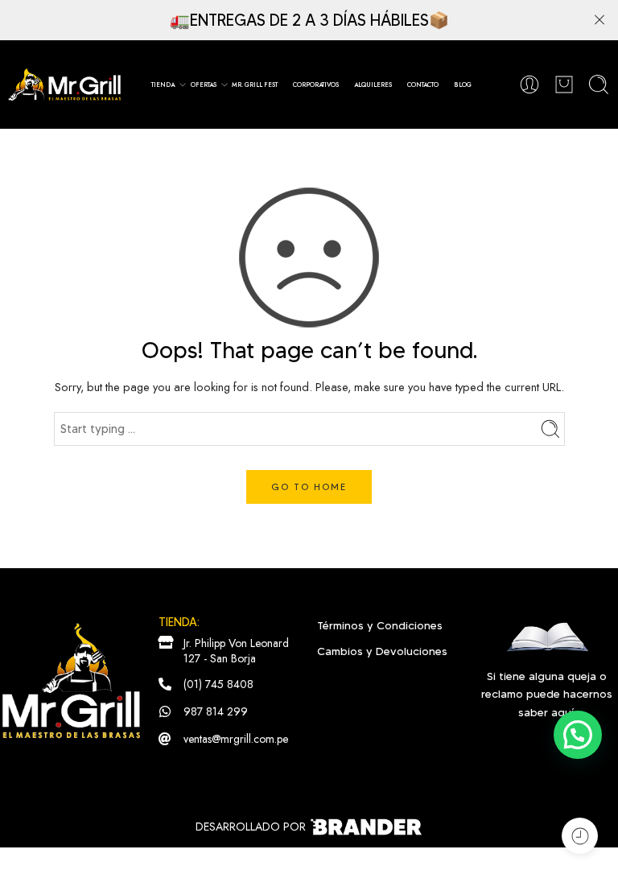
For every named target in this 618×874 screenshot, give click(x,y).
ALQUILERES (373, 84)
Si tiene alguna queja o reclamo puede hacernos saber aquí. (546, 694)
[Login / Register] (529, 84)
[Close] (599, 20)
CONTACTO (423, 84)
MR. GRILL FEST (255, 84)
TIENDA (163, 84)
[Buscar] (598, 84)
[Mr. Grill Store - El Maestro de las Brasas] (64, 84)
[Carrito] (564, 84)
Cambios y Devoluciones (382, 651)
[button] (578, 735)
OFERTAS (203, 84)
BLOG (463, 84)
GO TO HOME (309, 486)
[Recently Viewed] (580, 836)
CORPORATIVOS (316, 84)
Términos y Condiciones (380, 625)
